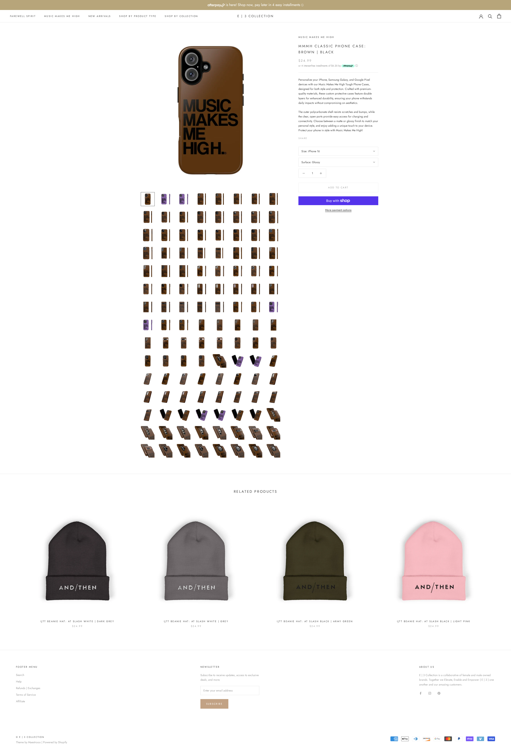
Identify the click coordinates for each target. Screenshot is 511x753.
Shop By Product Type (137, 16)
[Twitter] (316, 137)
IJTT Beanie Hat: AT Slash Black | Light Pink (433, 621)
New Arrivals (99, 16)
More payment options (338, 210)
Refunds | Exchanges (28, 688)
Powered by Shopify (55, 742)
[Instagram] (429, 693)
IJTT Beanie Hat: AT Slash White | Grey (196, 621)
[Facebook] (311, 137)
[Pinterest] (321, 137)
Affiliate (20, 701)
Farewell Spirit (23, 16)
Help (19, 681)
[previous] (12, 563)
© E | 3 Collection (30, 737)
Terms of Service (26, 695)
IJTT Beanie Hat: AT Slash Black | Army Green (315, 621)
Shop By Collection (181, 16)
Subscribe (214, 704)
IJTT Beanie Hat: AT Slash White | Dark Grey (77, 621)
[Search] (490, 16)
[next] (498, 563)
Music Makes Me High (62, 16)
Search (20, 675)
